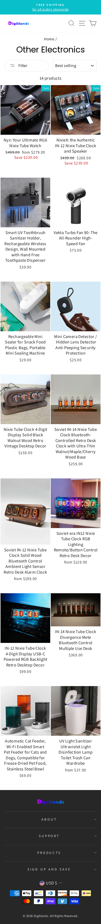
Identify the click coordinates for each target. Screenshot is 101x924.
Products (49, 852)
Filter (22, 65)
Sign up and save (49, 869)
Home (49, 38)
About (49, 819)
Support (49, 835)
